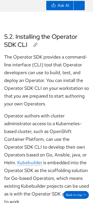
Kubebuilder (29, 163)
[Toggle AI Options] (79, 6)
